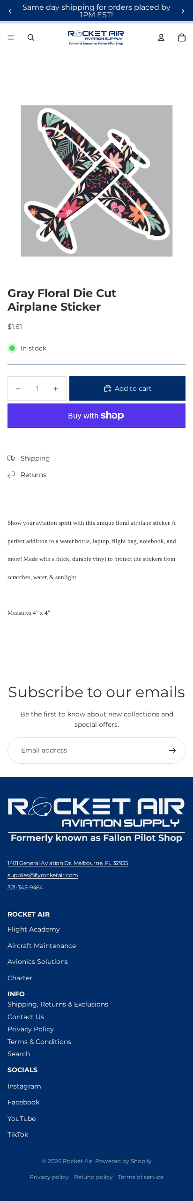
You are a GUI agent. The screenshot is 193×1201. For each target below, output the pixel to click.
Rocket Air (77, 1160)
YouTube (21, 1118)
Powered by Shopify (123, 1160)
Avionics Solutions (37, 961)
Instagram (24, 1086)
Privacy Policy (30, 1029)
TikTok (17, 1134)
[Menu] (11, 37)
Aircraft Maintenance (41, 945)
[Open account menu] (161, 37)
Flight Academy (33, 929)
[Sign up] (172, 750)
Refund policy (93, 1176)
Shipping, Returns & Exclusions (57, 1004)
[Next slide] (182, 11)
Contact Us (25, 1017)
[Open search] (31, 37)
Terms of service (140, 1176)
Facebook (23, 1102)
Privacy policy (49, 1176)
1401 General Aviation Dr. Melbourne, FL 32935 (67, 862)
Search (18, 1054)
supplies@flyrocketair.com (42, 875)
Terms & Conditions (39, 1041)
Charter (19, 978)
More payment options (96, 437)
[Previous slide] (10, 11)
